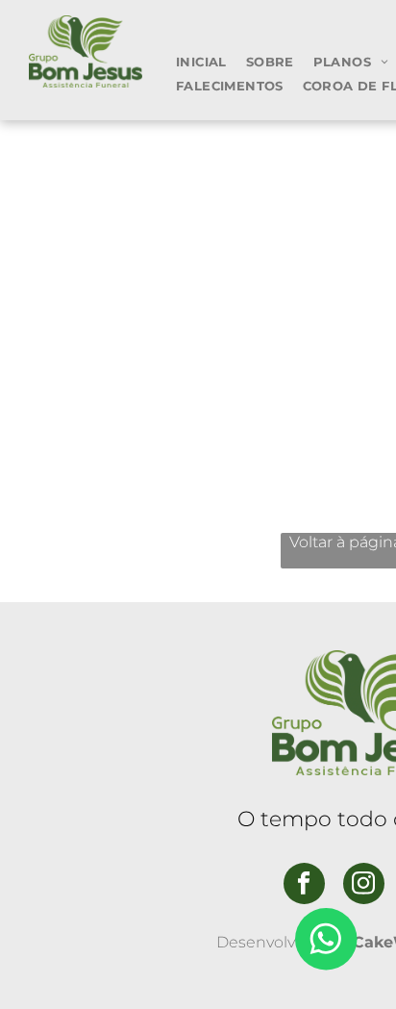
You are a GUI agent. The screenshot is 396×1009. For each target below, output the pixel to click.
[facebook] (304, 886)
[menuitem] (201, 61)
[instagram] (363, 886)
